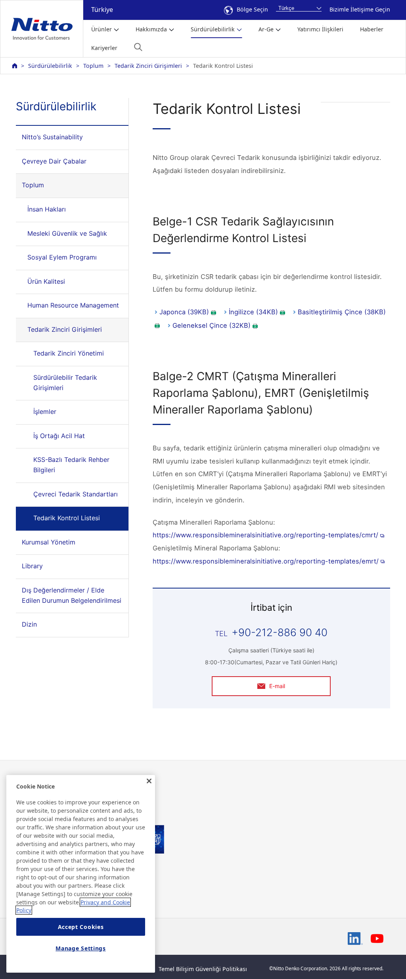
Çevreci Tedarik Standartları (75, 494)
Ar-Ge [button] (266, 29)
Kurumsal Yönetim (48, 542)
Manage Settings (81, 948)
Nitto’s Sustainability (52, 137)
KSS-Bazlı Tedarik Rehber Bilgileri (71, 465)
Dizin (29, 624)
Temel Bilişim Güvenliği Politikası (203, 969)
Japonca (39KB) (184, 312)
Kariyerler (104, 48)
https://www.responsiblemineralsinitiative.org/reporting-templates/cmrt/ (265, 535)
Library (32, 566)
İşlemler (44, 411)
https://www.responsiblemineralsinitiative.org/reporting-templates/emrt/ (266, 561)
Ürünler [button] (101, 29)
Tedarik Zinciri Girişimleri (148, 65)
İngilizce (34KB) (253, 312)
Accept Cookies (81, 927)
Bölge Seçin (252, 9)
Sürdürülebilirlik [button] (213, 29)
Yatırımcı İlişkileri (320, 29)
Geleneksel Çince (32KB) (211, 325)
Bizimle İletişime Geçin (359, 9)
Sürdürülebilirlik (50, 65)
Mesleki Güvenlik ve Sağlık (67, 233)
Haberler (371, 29)
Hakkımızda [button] (151, 29)
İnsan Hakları (46, 209)
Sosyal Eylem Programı (62, 257)
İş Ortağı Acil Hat (59, 436)
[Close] (149, 781)
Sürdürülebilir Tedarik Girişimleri (65, 382)
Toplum (93, 65)
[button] (138, 47)
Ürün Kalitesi (46, 281)
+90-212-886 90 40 (279, 632)
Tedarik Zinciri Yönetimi (68, 353)
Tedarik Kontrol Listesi (66, 518)
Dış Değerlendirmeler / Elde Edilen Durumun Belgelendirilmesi (71, 595)
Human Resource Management (73, 305)
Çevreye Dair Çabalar (54, 161)
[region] (80, 874)
